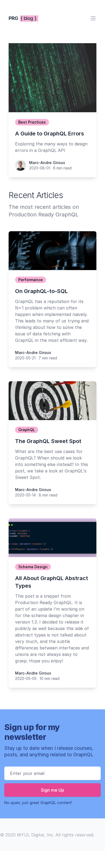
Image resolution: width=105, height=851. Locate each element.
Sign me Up (52, 790)
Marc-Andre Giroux (47, 162)
